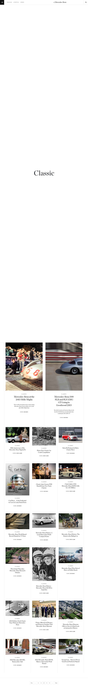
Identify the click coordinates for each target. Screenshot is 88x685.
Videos (22, 2)
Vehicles (9, 2)
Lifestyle (16, 2)
